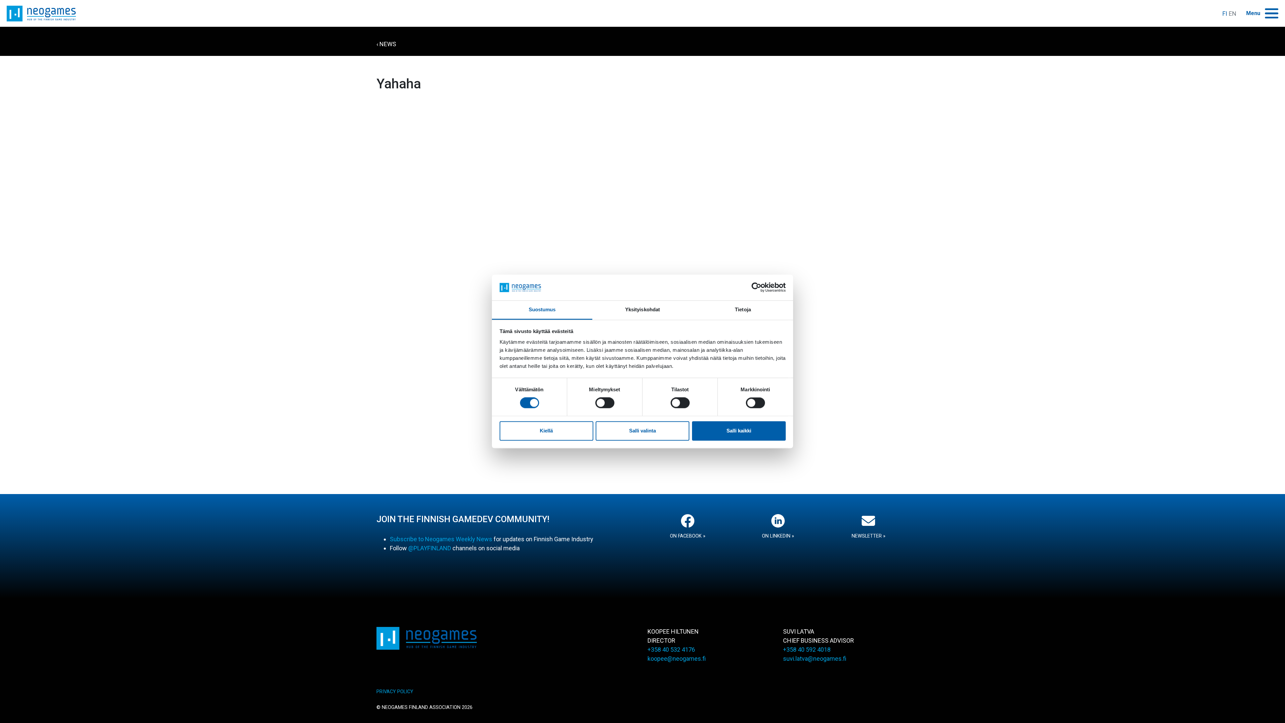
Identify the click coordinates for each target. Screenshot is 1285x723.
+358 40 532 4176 (671, 649)
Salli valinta (642, 430)
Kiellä (546, 430)
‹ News (386, 44)
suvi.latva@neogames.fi (814, 658)
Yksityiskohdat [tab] (642, 309)
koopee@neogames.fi (677, 658)
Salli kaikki (738, 430)
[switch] (604, 403)
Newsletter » (868, 536)
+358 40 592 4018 (807, 649)
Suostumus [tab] (542, 309)
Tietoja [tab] (743, 309)
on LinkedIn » (778, 536)
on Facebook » (687, 536)
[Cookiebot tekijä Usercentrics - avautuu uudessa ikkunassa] (756, 288)
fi (1224, 13)
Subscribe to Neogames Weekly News (441, 539)
